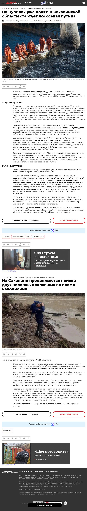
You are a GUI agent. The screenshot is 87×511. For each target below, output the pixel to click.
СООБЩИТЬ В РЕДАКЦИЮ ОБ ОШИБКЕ (46, 471)
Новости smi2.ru (9, 271)
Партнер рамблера (26, 503)
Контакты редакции (25, 471)
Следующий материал (44, 505)
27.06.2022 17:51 (7, 8)
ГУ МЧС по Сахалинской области (13, 349)
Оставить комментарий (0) (69, 220)
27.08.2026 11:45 (7, 277)
